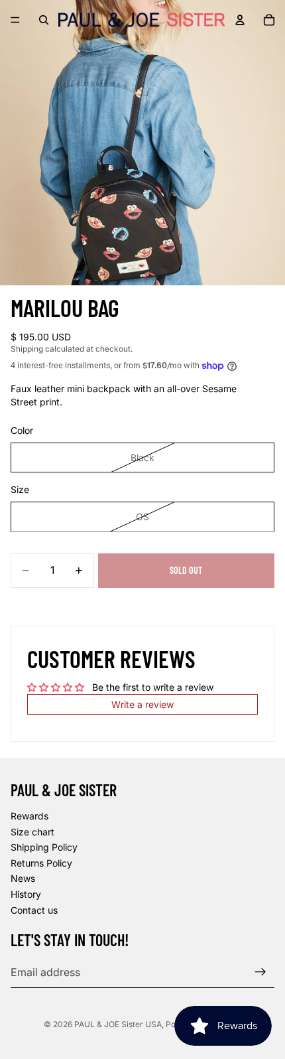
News (23, 878)
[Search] (43, 20)
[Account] (240, 20)
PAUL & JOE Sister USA (118, 1024)
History (26, 894)
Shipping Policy (44, 847)
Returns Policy (41, 863)
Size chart (32, 831)
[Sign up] (260, 972)
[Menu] (15, 20)
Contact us (34, 910)
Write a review (142, 704)
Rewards (29, 815)
